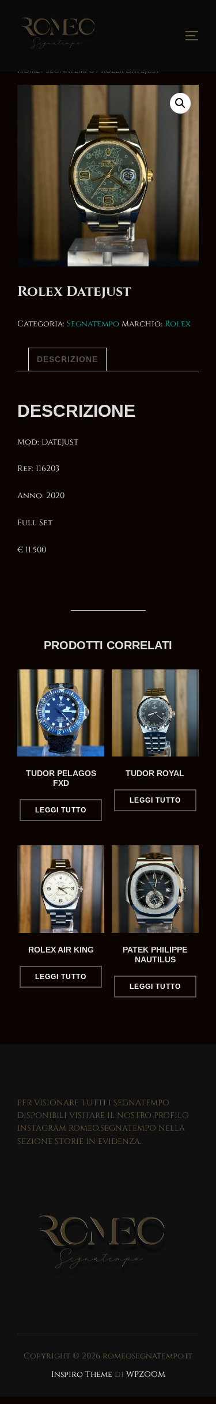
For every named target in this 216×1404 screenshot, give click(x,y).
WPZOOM (145, 1374)
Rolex (178, 323)
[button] (180, 103)
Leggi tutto (60, 810)
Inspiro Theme (81, 1374)
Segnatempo (93, 323)
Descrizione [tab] (67, 359)
